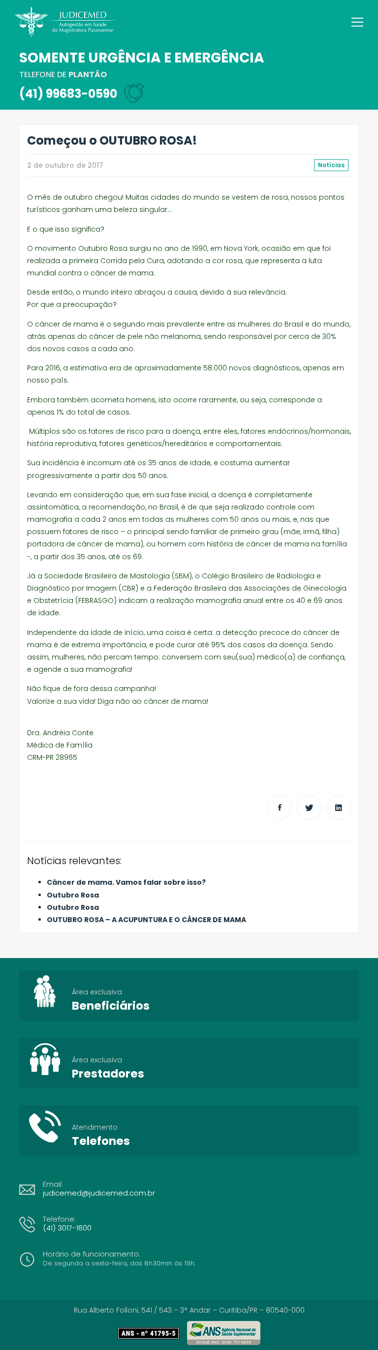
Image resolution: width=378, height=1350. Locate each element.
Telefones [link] (101, 1141)
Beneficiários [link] (111, 1006)
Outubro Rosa (73, 895)
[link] (152, 1333)
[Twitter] (309, 807)
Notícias (331, 165)
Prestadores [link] (108, 1073)
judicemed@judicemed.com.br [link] (99, 1193)
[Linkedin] (338, 807)
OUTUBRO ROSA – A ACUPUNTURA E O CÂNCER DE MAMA (146, 920)
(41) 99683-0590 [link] (68, 94)
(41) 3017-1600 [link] (67, 1228)
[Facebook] (279, 807)
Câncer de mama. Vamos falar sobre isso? (126, 882)
